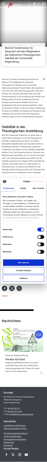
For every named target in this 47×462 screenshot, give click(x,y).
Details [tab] (23, 188)
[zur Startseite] (15, 5)
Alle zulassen (23, 263)
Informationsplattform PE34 (15, 428)
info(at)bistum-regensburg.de (21, 414)
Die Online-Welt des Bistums (16, 433)
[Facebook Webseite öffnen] (6, 454)
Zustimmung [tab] (8, 188)
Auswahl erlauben (23, 270)
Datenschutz (9, 442)
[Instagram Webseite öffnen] (19, 454)
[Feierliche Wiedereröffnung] (23, 339)
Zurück (5, 295)
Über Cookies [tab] (38, 188)
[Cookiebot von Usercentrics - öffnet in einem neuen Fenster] (33, 181)
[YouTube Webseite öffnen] (26, 454)
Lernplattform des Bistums (15, 425)
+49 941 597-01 (13, 408)
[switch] (40, 237)
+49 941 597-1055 (14, 411)
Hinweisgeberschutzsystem (15, 439)
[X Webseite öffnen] (13, 454)
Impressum (8, 445)
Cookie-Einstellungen (12, 436)
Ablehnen (24, 278)
